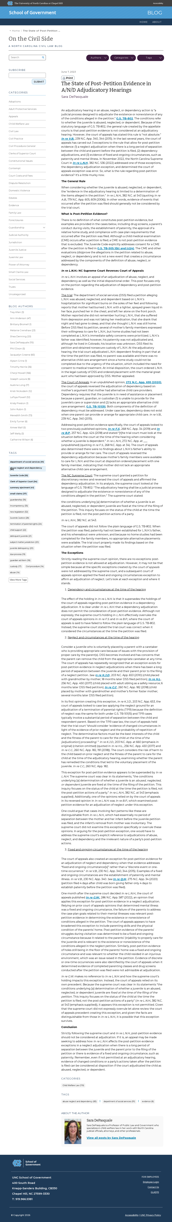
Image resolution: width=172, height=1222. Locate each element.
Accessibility (158, 3)
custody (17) (15, 566)
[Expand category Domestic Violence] (44, 190)
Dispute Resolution (20, 183)
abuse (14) (14, 572)
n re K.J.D (102, 675)
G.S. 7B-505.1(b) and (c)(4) (115, 248)
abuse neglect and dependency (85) (79, 1101)
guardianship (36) (18, 500)
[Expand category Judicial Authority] (44, 235)
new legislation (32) (19, 512)
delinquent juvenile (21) (20, 536)
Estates (13, 198)
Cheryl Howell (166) (20, 373)
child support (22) (18, 530)
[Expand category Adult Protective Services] (44, 109)
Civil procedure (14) (35, 566)
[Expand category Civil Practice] (44, 138)
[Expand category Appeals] (44, 116)
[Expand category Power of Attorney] (44, 264)
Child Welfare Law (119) (73, 1085)
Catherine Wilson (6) (21, 439)
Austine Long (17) (19, 385)
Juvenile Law (16, 257)
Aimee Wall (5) (18, 427)
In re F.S (113, 428)
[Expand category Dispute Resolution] (44, 183)
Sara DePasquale (74, 97)
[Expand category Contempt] (44, 168)
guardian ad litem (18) (20, 560)
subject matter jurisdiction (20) (24, 542)
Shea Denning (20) (20, 336)
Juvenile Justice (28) (19, 518)
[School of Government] (26, 1163)
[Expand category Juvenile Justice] (44, 250)
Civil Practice (16, 138)
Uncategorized (17, 294)
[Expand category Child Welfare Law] (44, 124)
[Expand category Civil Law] (44, 131)
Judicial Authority (18, 235)
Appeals (13, 116)
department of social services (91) (119, 1101)
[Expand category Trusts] (44, 287)
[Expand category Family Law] (44, 213)
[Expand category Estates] (44, 198)
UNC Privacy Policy (150, 1215)
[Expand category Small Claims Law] (44, 272)
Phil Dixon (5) (17, 348)
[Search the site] (42, 57)
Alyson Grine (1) (18, 361)
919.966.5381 (24, 1199)
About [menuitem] (157, 22)
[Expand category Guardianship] (44, 227)
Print (69, 78)
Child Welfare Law (19, 124)
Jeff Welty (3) (17, 433)
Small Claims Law (18, 272)
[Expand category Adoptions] (44, 101)
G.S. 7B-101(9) (96, 406)
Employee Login (151, 1182)
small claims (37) (18, 493)
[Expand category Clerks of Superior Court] (44, 153)
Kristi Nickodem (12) (21, 391)
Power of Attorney (19, 264)
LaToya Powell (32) (20, 397)
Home (16, 30)
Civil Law (14, 131)
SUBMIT (39, 81)
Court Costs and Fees (21, 175)
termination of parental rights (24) (26, 524)
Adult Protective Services (22, 109)
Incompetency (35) (19, 506)
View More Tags (18, 580)
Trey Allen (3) (17, 312)
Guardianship (16, 227)
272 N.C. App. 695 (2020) (143, 382)
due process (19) (17, 554)
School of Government (32, 12)
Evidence (14, 205)
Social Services (17, 279)
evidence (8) (148, 1101)
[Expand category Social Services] (44, 279)
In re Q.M (119, 879)
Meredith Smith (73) (21, 415)
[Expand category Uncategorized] (44, 294)
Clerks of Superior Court (22, 153)
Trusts (12, 287)
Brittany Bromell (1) (20, 324)
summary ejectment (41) (22, 487)
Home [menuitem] (144, 22)
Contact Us (153, 1187)
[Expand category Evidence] (44, 205)
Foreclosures (16, 220)
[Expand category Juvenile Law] (44, 257)
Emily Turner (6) (18, 421)
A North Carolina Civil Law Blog (36, 46)
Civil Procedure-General (22, 146)
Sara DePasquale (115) (22, 342)
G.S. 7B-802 (124, 118)
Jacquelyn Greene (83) (22, 355)
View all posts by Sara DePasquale (111, 1137)
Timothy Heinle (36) (21, 367)
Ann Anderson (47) (20, 318)
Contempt (15, 168)
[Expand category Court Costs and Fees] (44, 175)
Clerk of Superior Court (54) (23, 481)
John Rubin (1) (18, 409)
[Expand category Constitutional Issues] (44, 161)
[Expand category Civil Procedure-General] (44, 146)
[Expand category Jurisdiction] (44, 242)
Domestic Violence (19, 190)
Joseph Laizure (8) (20, 379)
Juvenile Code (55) (19, 475)
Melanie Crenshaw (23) (22, 330)
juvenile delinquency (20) (21, 548)
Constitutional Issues (21, 161)
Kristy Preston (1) (19, 403)
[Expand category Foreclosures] (44, 220)
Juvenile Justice (17, 250)
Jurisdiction (15, 242)
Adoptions (15, 101)
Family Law (15, 213)
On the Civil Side (31, 38)
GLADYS (155, 1192)
